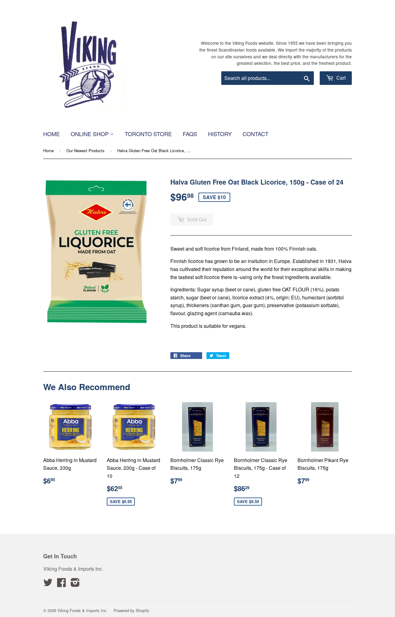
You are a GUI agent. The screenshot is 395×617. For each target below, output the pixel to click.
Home (51, 134)
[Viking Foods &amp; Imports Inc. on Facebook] (61, 584)
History (220, 134)
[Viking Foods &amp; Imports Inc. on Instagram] (75, 584)
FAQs (190, 134)
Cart (340, 77)
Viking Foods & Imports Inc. (82, 610)
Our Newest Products (85, 150)
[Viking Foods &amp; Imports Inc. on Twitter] (47, 584)
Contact (255, 134)
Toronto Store (148, 134)
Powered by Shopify (131, 610)
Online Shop (90, 134)
